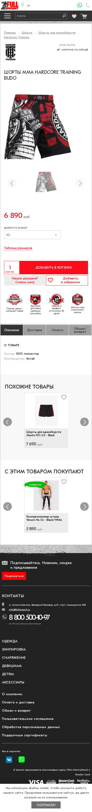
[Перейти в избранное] (74, 15)
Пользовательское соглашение (28, 719)
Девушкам (12, 666)
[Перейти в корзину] (83, 15)
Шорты (27, 32)
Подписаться (14, 576)
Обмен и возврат (16, 710)
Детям (8, 674)
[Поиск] (62, 15)
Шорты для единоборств (56, 32)
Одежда (10, 32)
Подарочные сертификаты (24, 735)
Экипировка (14, 649)
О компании (12, 694)
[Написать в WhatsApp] (79, 5)
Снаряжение (14, 657)
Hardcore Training (16, 37)
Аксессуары (13, 682)
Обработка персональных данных (31, 727)
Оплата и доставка (18, 702)
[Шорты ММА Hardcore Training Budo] (46, 182)
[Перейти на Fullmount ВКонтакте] (9, 759)
